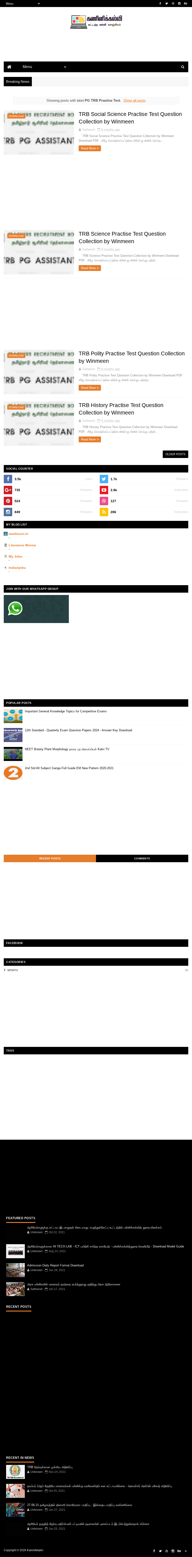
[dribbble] (173, 3)
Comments (142, 858)
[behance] (185, 3)
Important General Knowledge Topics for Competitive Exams (66, 711)
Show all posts (134, 100)
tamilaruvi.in (18, 534)
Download (16, 116)
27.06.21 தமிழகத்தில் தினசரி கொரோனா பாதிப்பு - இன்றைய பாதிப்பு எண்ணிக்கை (79, 1505)
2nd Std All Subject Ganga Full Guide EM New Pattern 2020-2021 (69, 768)
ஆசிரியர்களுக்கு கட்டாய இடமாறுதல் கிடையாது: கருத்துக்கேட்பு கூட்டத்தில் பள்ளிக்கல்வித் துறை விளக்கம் (94, 1227)
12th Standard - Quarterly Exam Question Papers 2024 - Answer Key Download (78, 730)
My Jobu (15, 556)
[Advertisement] (96, 53)
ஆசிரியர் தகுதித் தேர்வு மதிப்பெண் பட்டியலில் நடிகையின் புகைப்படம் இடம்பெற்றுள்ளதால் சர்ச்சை (88, 1524)
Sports (12, 970)
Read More (88, 148)
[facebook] (160, 3)
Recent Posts (50, 858)
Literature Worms (22, 545)
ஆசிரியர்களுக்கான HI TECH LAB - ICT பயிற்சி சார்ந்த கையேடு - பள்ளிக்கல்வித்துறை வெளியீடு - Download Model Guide (105, 1246)
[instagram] (179, 3)
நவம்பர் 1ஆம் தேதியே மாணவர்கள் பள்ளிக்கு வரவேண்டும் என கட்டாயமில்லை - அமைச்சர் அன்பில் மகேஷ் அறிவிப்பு (99, 1486)
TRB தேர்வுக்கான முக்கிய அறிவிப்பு (50, 1467)
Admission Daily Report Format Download (55, 1265)
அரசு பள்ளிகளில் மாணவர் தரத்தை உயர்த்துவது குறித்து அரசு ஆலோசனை (73, 1284)
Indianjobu (17, 567)
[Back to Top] (185, 1551)
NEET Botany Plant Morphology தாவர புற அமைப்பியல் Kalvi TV (67, 749)
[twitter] (166, 3)
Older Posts (175, 454)
